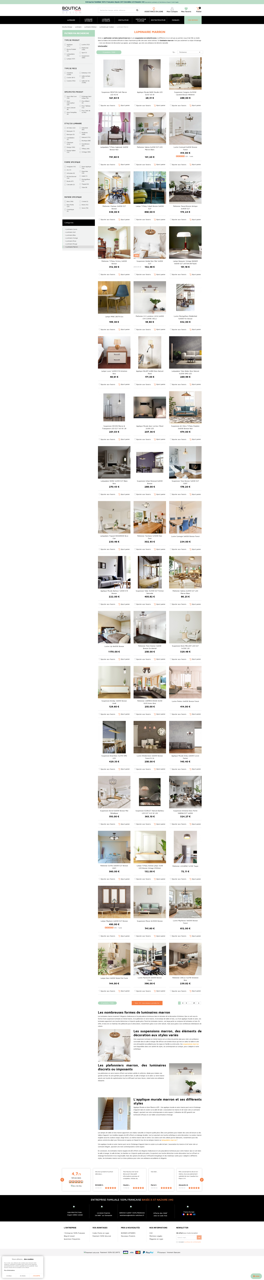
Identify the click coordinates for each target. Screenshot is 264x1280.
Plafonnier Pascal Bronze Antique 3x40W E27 (185, 207)
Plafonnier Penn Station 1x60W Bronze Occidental (149, 647)
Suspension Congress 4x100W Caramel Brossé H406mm (185, 93)
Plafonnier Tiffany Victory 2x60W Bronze (114, 262)
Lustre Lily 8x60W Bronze (114, 646)
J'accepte (36, 1276)
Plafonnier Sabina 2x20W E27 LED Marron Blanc (185, 592)
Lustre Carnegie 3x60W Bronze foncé (185, 536)
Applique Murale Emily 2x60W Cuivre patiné (185, 757)
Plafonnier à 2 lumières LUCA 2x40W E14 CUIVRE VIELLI (150, 317)
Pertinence (190, 52)
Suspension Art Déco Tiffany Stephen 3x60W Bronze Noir (185, 427)
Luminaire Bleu (70, 235)
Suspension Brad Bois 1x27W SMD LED (114, 757)
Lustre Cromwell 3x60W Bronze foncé (185, 148)
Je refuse (9, 1276)
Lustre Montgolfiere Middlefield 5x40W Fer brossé (185, 317)
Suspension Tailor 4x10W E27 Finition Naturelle (150, 592)
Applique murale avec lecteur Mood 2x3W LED (149, 427)
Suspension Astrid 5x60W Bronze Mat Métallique (114, 812)
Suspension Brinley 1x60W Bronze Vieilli (114, 702)
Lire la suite (102, 46)
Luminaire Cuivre (71, 229)
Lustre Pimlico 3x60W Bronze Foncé (185, 701)
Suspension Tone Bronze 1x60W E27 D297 (185, 482)
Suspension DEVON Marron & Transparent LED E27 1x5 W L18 (114, 427)
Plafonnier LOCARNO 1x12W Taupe (185, 866)
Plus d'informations (9, 1270)
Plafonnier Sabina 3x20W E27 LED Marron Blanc (150, 148)
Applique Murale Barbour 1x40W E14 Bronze (114, 592)
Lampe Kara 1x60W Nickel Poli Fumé (114, 978)
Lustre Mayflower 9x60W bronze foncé (185, 922)
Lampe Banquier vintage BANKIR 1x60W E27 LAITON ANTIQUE (185, 262)
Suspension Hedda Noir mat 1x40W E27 (150, 262)
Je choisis (22, 1276)
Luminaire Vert (70, 232)
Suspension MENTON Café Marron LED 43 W (114, 93)
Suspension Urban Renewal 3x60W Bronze (150, 482)
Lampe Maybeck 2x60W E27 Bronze (114, 921)
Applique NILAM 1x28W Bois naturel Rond (149, 372)
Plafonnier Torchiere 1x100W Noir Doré (149, 537)
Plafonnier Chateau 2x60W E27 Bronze (114, 207)
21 (194, 1003)
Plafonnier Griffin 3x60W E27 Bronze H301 (114, 867)
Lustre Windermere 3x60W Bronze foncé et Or (150, 757)
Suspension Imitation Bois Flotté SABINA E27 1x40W (185, 812)
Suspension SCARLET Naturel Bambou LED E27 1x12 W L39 (150, 812)
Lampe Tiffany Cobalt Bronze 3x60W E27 (150, 207)
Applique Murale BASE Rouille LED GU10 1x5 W (150, 93)
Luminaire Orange (71, 238)
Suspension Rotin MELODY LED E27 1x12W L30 (185, 647)
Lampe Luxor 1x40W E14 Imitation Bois (114, 372)
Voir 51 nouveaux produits (147, 1003)
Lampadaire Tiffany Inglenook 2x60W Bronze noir (114, 148)
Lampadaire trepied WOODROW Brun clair (114, 537)
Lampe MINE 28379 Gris (114, 316)
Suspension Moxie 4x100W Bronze (150, 921)
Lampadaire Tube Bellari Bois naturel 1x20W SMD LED (185, 372)
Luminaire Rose (70, 241)
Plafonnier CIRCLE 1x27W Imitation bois (185, 979)
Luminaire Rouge (71, 244)
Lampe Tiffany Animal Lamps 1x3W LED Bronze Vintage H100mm (150, 867)
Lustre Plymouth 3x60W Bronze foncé (150, 979)
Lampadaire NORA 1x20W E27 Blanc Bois (114, 482)
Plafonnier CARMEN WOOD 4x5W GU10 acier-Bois (149, 702)
